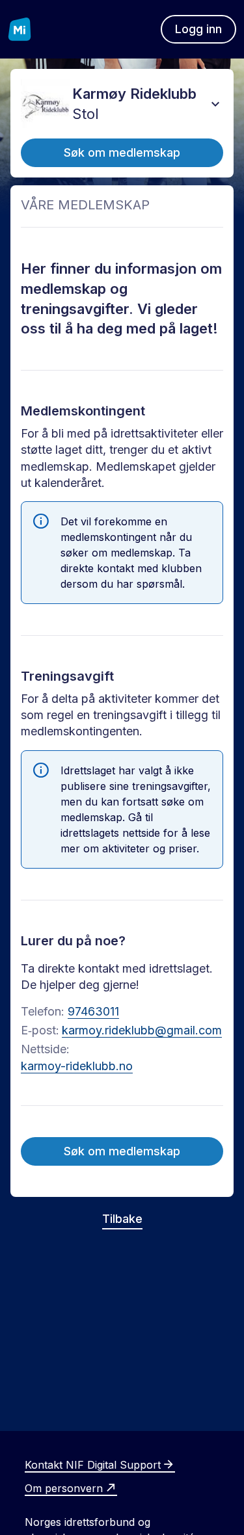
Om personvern (64, 1488)
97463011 (93, 1011)
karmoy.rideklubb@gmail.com (142, 1030)
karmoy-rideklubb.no (77, 1066)
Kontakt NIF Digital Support (93, 1464)
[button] (215, 104)
